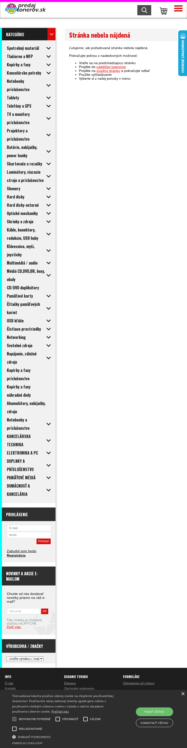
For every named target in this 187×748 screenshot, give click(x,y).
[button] (65, 736)
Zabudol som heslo (21, 551)
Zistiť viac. (14, 627)
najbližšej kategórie (111, 67)
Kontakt (10, 688)
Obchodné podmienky (79, 688)
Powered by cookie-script (27, 743)
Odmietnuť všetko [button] (154, 723)
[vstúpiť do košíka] (163, 10)
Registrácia (16, 555)
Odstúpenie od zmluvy (139, 683)
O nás (9, 683)
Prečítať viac (60, 711)
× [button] (183, 694)
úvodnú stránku (108, 71)
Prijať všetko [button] (154, 712)
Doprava (70, 683)
